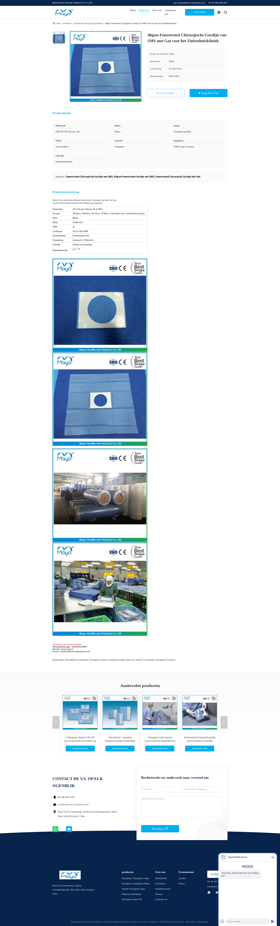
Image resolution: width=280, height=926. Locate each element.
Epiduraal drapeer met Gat (121, 660)
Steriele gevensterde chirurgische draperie (155, 660)
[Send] (272, 921)
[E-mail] (72, 831)
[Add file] (222, 921)
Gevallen (182, 878)
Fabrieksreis (160, 884)
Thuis (133, 10)
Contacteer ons (170, 12)
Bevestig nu (158, 828)
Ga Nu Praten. (199, 12)
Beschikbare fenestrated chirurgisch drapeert (86, 660)
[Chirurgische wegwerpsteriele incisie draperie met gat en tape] (120, 712)
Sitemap (158, 894)
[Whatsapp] (59, 831)
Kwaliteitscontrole (162, 889)
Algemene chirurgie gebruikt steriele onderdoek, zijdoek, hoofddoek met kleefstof (80, 741)
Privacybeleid (76, 922)
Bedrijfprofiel (161, 878)
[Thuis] (64, 12)
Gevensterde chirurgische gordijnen (88, 23)
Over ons (157, 10)
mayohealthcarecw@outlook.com (73, 804)
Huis (58, 23)
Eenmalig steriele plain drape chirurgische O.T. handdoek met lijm (160, 741)
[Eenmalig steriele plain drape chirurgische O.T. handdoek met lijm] (159, 712)
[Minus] (272, 857)
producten (67, 23)
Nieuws (182, 884)
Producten (144, 10)
